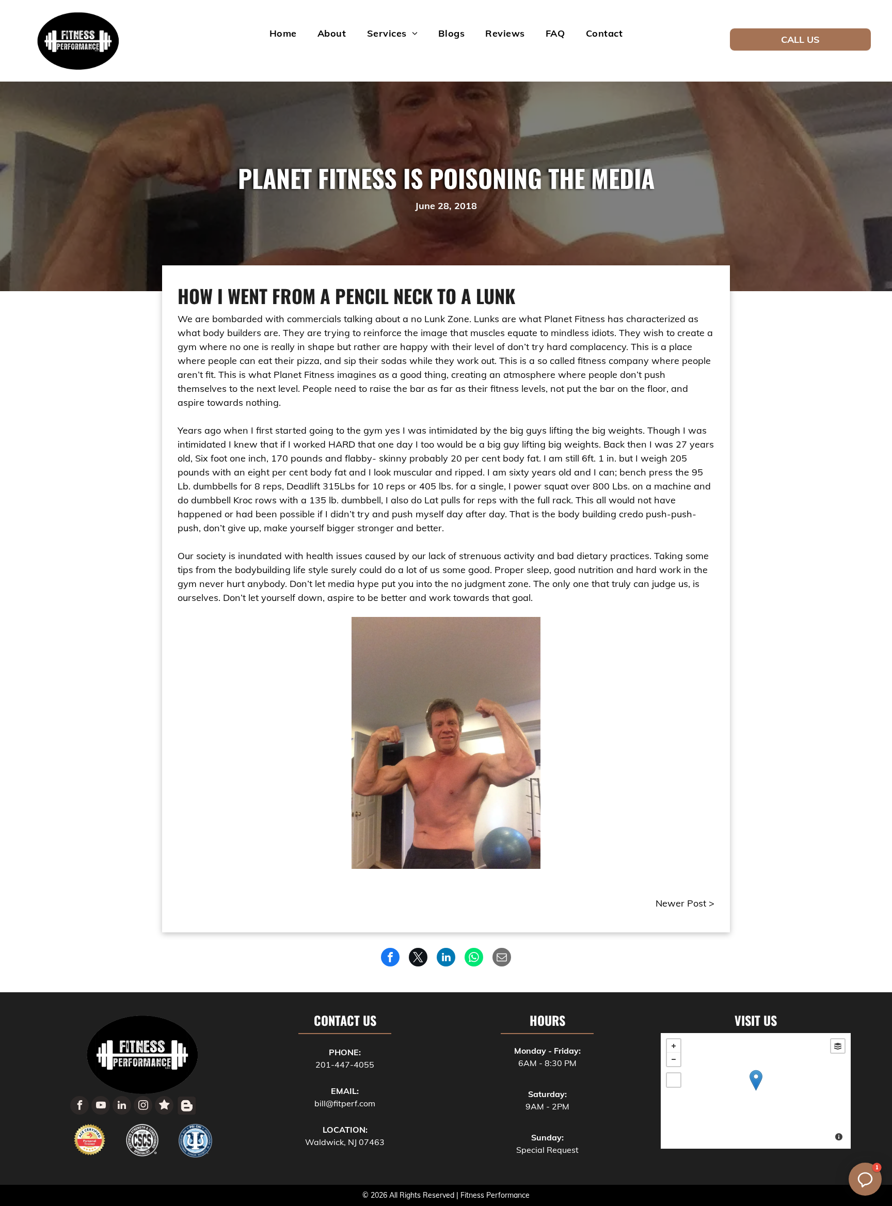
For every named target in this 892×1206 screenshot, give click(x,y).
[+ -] (756, 1091)
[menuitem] (283, 33)
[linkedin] (122, 1106)
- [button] (673, 1059)
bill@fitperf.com (344, 1103)
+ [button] (673, 1046)
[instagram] (143, 1106)
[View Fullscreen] (673, 1080)
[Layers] (838, 1046)
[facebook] (79, 1106)
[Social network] (164, 1106)
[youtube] (100, 1106)
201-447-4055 (344, 1064)
